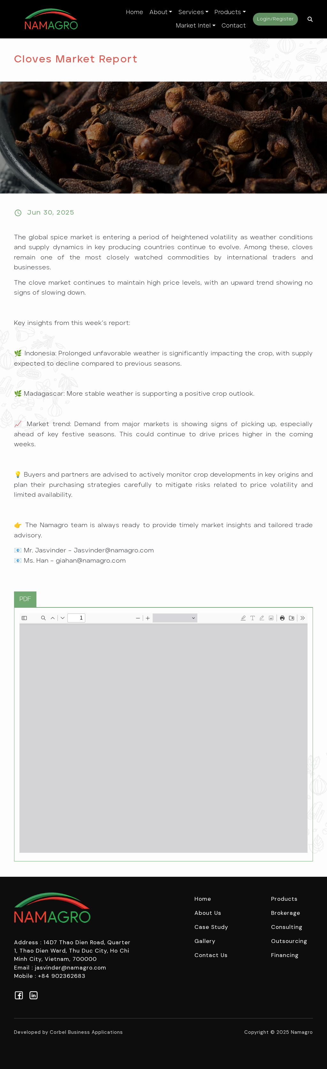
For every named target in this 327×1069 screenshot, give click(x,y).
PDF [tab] (25, 599)
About (158, 12)
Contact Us (211, 955)
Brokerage (285, 912)
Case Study (211, 926)
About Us (207, 912)
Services (191, 12)
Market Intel (193, 26)
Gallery (205, 941)
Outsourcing (289, 941)
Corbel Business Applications (86, 1032)
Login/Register (275, 19)
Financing (285, 955)
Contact (234, 26)
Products (228, 12)
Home (134, 12)
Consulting (286, 926)
